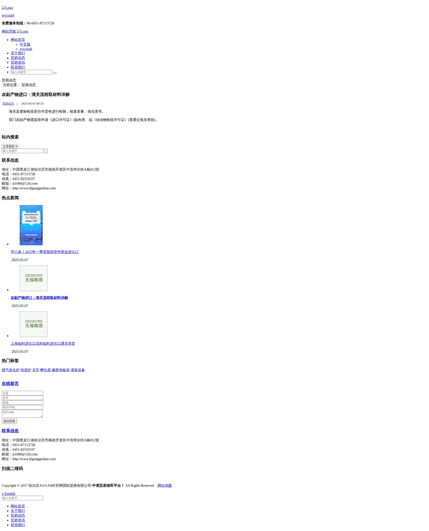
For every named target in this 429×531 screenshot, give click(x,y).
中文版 (25, 44)
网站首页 (18, 40)
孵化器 (45, 370)
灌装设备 (78, 370)
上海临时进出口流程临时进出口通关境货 (43, 343)
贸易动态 (18, 58)
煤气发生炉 (11, 370)
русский (8, 15)
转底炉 (26, 370)
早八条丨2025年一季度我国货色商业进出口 (45, 252)
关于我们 (18, 53)
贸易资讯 (18, 62)
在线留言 (10, 383)
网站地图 (165, 485)
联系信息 (10, 430)
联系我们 (18, 67)
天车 (35, 370)
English (9, 493)
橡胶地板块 (61, 370)
